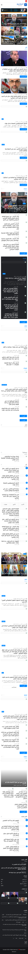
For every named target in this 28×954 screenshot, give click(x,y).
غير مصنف (11, 37)
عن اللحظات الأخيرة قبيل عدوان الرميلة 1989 (11, 834)
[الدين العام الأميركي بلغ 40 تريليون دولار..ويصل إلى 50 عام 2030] (25, 295)
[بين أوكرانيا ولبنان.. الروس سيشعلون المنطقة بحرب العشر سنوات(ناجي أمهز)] (23, 848)
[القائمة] (1, 5)
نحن (25, 938)
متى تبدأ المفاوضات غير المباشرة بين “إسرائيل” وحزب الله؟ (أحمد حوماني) (15, 178)
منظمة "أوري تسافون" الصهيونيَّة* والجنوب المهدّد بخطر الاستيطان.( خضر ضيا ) (14, 935)
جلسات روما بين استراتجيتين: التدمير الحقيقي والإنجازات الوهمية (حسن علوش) (10, 458)
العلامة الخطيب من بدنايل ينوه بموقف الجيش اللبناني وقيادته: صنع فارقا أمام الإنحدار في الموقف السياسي (11, 247)
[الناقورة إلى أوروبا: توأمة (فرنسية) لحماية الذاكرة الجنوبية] (7, 40)
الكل (12, 188)
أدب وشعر (24, 881)
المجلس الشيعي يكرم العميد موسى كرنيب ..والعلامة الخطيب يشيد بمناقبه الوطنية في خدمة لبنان (11, 226)
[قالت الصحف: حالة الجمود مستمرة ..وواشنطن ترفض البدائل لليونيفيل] (26, 237)
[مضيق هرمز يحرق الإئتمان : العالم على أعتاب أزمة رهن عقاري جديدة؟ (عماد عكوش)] (25, 312)
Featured (24, 914)
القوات (3, 914)
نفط (8, 258)
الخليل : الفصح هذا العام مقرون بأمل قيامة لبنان (13, 914)
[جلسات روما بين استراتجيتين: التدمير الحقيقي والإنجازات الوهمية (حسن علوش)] (23, 458)
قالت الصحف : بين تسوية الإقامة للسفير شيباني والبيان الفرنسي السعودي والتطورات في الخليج (10, 218)
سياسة (25, 15)
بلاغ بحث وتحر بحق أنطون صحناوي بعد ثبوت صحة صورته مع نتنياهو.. (10, 358)
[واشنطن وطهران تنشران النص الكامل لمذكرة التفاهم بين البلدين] (26, 801)
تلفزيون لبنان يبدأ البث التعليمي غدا (11, 821)
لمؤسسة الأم (18, 922)
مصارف (11, 258)
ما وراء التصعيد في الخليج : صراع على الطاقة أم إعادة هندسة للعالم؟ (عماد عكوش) (14, 70)
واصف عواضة (21, 938)
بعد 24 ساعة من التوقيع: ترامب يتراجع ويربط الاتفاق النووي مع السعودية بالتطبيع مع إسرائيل (21, 795)
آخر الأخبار (24, 879)
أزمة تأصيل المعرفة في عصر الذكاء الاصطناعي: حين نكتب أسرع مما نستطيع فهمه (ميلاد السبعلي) (10, 734)
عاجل (23, 922)
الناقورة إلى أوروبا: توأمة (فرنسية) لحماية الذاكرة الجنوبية (7, 43)
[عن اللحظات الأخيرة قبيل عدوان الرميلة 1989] (23, 835)
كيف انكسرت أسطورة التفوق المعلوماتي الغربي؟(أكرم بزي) (14, 601)
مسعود (25, 932)
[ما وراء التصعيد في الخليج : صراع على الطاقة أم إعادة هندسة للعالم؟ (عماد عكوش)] (23, 470)
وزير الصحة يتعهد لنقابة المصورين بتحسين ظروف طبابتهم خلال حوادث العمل (14, 678)
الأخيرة (22, 504)
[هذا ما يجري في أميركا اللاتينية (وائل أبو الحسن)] (14, 773)
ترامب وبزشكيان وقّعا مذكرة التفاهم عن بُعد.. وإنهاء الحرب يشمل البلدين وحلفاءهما (7, 794)
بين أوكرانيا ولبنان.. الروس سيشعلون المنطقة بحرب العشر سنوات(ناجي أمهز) (11, 848)
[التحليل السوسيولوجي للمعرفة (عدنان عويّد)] (23, 484)
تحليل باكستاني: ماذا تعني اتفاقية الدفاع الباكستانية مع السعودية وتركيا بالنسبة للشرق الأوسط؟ (14, 562)
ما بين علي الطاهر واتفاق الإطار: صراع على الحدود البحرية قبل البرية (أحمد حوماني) (14, 97)
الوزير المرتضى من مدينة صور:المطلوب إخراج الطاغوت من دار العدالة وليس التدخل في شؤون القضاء (14, 917)
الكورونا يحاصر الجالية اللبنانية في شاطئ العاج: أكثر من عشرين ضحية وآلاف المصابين (10, 828)
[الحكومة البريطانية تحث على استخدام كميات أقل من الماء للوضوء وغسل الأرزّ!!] (26, 399)
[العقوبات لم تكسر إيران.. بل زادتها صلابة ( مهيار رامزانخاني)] (7, 31)
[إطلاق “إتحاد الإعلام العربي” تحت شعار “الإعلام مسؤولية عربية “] (26, 725)
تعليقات (5, 504)
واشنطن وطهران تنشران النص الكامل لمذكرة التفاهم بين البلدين (21, 806)
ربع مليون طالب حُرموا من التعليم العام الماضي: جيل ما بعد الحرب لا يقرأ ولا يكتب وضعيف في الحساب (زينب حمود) (15, 717)
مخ (25, 927)
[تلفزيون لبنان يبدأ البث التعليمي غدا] (23, 822)
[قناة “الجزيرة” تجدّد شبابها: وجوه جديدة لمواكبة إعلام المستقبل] (26, 738)
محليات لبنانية (8, 188)
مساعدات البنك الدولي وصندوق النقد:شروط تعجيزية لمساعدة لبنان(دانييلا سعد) (14, 930)
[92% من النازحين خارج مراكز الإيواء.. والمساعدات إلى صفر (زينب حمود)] (26, 406)
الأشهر (14, 504)
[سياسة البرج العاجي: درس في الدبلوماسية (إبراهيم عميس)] (23, 490)
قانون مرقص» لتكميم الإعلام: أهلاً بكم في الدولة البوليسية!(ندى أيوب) (10, 747)
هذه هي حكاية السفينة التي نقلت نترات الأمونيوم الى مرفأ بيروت (11, 841)
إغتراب (25, 885)
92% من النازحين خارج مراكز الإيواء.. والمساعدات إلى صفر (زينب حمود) (10, 409)
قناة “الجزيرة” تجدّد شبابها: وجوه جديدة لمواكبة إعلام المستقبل (10, 741)
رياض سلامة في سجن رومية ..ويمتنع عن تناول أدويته (15, 348)
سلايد (2, 919)
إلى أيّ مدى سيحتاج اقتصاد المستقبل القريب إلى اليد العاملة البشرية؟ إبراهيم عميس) (11, 307)
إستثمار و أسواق (23, 883)
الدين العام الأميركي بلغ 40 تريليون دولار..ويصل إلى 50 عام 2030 (10, 299)
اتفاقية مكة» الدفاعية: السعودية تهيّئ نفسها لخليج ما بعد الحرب (14, 574)
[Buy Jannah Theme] (14, 10)
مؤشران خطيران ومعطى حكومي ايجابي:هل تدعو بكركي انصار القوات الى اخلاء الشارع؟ (14, 925)
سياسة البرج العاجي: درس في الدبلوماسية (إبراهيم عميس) (16, 150)
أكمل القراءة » (23, 76)
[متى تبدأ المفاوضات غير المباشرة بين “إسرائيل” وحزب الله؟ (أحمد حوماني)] (23, 496)
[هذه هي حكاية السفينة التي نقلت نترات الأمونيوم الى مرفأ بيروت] (23, 841)
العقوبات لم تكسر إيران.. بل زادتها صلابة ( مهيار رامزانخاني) (7, 34)
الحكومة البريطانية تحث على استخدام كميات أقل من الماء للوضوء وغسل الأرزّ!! (11, 402)
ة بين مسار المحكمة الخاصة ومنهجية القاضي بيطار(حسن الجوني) (15, 919)
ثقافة (25, 37)
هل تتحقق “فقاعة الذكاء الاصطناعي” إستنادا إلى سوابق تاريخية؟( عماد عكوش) (14, 627)
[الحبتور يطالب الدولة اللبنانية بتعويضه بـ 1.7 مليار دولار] (26, 361)
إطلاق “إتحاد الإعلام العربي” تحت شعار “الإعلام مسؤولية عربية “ (10, 727)
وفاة (16, 938)
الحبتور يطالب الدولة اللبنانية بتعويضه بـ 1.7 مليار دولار (11, 364)
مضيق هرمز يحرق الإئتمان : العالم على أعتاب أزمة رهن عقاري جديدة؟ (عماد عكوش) (11, 315)
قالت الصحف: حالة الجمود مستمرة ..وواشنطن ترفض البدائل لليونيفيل (10, 239)
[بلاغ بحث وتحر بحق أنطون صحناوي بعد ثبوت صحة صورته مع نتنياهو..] (26, 355)
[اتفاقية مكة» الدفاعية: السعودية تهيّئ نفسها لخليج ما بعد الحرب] (14, 570)
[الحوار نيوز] (22, 4)
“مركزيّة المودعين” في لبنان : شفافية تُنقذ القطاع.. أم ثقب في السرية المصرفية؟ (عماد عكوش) (10, 290)
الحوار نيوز (24, 67)
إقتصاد (12, 27)
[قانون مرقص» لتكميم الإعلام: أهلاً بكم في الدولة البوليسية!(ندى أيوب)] (26, 743)
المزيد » (23, 253)
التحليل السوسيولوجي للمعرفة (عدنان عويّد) (16, 123)
